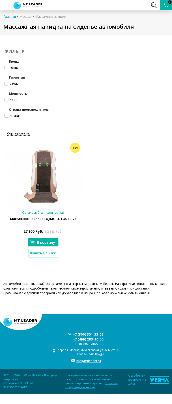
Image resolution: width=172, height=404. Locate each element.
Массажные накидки (50, 16)
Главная (9, 16)
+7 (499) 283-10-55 (88, 339)
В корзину (46, 242)
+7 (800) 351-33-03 (88, 334)
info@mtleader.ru (88, 361)
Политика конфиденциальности (91, 385)
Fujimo (14, 68)
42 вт (13, 100)
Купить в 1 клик (43, 253)
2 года (14, 83)
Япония (14, 116)
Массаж (25, 16)
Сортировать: (18, 133)
